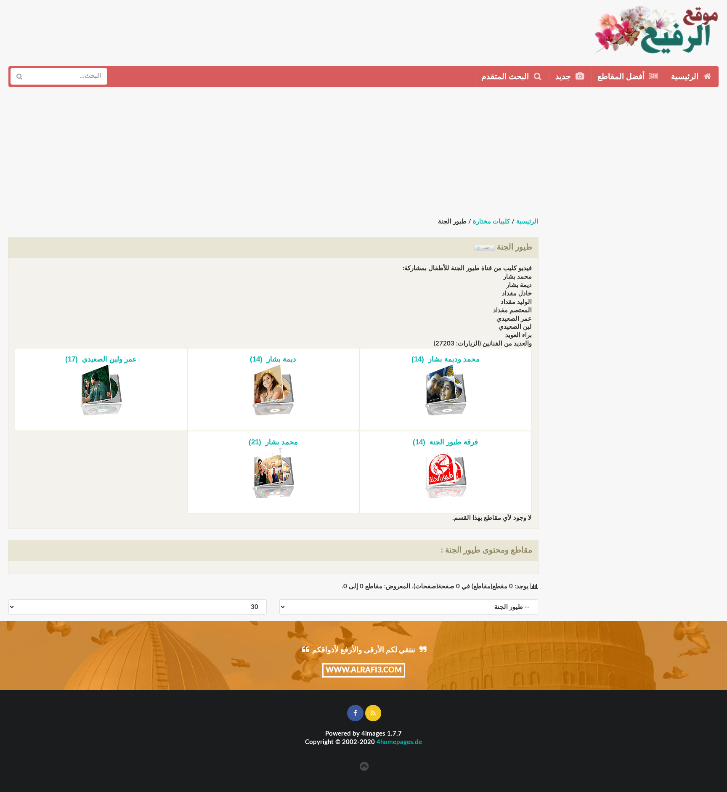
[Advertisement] (348, 30)
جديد (564, 77)
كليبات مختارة (491, 221)
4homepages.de (399, 742)
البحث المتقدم (506, 77)
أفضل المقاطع (622, 77)
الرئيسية (685, 77)
